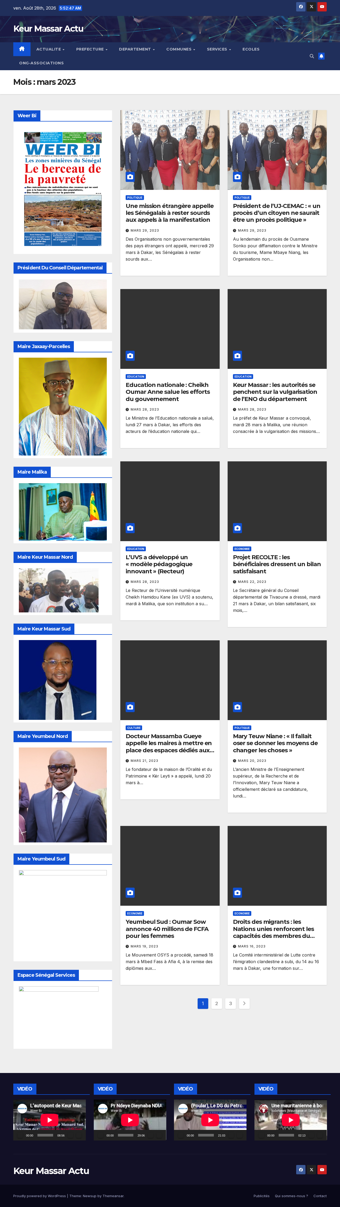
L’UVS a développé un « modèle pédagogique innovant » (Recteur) (159, 564)
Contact (320, 1196)
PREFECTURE (90, 49)
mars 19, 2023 (144, 946)
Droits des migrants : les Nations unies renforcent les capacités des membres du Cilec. (273, 932)
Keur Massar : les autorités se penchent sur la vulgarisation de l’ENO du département (275, 392)
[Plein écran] (79, 1135)
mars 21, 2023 (144, 761)
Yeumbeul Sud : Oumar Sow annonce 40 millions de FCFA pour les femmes (167, 928)
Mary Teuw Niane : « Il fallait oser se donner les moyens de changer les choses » (275, 743)
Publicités (262, 1196)
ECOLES (251, 49)
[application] (49, 1120)
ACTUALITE (49, 49)
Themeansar (113, 1196)
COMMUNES (179, 49)
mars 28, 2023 (145, 409)
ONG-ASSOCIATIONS (41, 63)
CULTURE (134, 727)
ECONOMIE (242, 548)
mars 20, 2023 (252, 761)
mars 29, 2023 (145, 230)
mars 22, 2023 (252, 582)
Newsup (89, 1196)
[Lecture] (20, 1135)
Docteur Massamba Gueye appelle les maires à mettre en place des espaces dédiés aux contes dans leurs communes (169, 747)
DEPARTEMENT (135, 49)
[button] (312, 56)
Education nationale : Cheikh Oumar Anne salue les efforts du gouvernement (168, 392)
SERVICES (218, 49)
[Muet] (70, 1135)
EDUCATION (135, 376)
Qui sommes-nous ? (291, 1196)
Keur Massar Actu (48, 28)
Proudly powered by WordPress (40, 1196)
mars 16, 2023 (252, 946)
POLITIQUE (134, 197)
